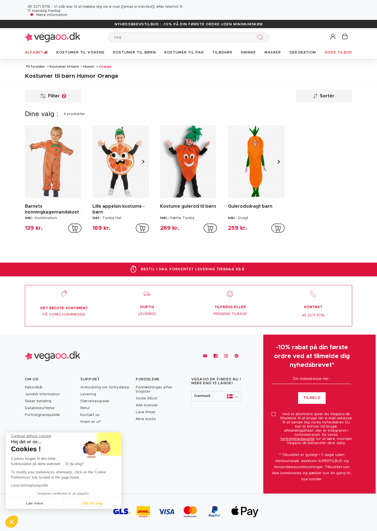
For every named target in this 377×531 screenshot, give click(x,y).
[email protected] (138, 7)
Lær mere (34, 503)
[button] (333, 36)
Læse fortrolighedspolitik (29, 485)
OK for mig (93, 503)
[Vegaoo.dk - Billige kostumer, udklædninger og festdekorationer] (52, 37)
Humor (89, 66)
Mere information (51, 15)
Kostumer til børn (64, 66)
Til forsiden (35, 66)
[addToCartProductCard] (74, 228)
